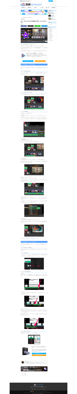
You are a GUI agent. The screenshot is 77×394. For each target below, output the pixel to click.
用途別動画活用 (53, 7)
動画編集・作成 (23, 7)
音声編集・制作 (29, 7)
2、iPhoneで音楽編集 (50, 36)
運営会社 (56, 5)
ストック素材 (41, 7)
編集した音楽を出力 (51, 40)
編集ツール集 (47, 7)
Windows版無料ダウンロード (39, 353)
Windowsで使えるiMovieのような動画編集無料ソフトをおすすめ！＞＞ (32, 238)
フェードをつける (51, 39)
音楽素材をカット (51, 37)
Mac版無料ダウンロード (39, 355)
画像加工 (35, 7)
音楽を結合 (50, 38)
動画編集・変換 (25, 17)
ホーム (21, 17)
